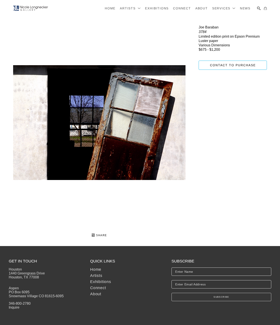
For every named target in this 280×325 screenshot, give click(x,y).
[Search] (259, 8)
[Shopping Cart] (265, 8)
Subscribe (221, 297)
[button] (130, 8)
